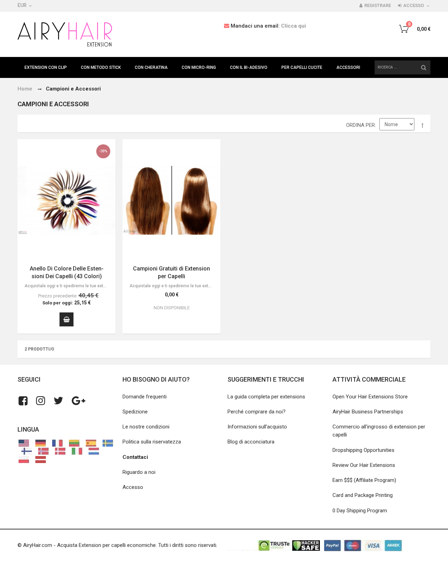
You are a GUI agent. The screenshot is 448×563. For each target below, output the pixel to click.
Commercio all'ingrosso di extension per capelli (378, 431)
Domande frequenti (144, 397)
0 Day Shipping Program (359, 510)
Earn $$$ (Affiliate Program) (364, 480)
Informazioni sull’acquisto (257, 427)
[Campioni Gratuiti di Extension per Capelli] (171, 200)
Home (25, 89)
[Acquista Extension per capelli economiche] (65, 34)
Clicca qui (293, 26)
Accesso (413, 5)
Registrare (377, 5)
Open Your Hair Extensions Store (370, 397)
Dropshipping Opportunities (363, 450)
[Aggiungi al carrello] (66, 319)
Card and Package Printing (362, 495)
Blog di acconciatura (250, 442)
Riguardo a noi (138, 472)
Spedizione (135, 412)
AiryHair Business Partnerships (367, 412)
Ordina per (360, 125)
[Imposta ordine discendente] (422, 126)
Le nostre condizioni (145, 427)
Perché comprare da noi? (256, 412)
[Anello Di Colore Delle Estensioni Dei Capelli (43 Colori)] (66, 200)
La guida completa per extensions (266, 397)
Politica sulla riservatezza (151, 442)
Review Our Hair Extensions (363, 465)
